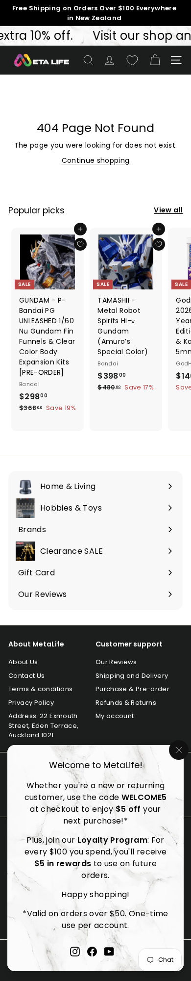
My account (115, 716)
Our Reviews (116, 662)
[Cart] (155, 60)
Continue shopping (96, 160)
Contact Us (26, 675)
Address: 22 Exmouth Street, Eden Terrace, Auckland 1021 (43, 725)
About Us (23, 662)
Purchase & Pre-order (132, 689)
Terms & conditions (40, 689)
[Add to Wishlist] (80, 244)
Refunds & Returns (126, 702)
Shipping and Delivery (132, 675)
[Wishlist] (132, 60)
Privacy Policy (31, 702)
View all (168, 210)
